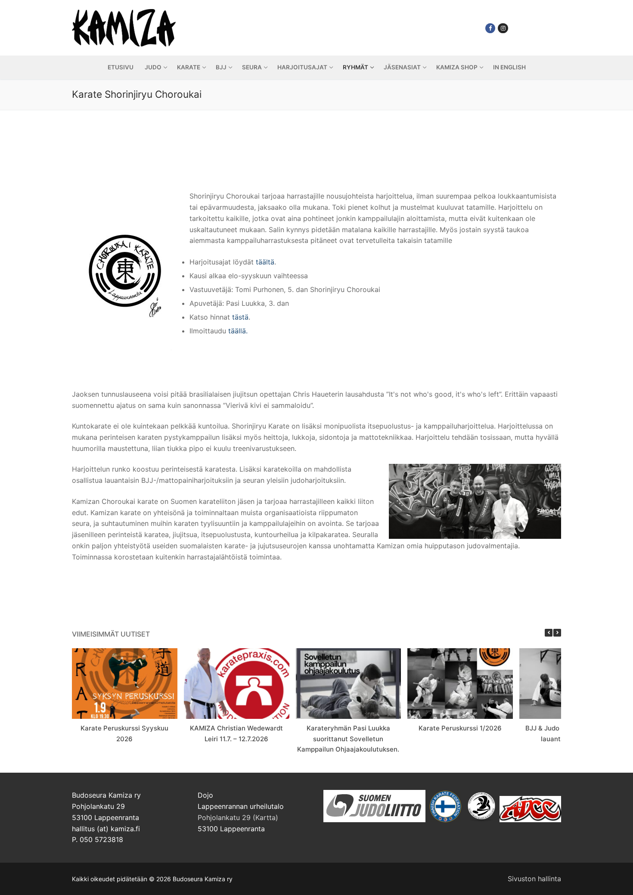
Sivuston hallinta (534, 878)
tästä (240, 317)
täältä (265, 262)
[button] (557, 633)
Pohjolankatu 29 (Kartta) (238, 817)
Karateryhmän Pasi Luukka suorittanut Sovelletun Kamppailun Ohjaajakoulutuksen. (348, 738)
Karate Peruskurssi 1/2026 (460, 728)
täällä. (238, 330)
